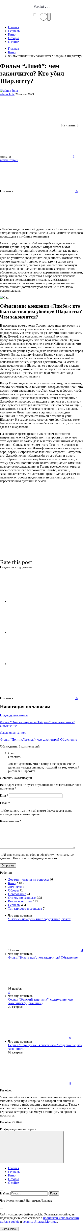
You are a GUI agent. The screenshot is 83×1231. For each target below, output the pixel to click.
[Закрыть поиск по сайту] (1, 1208)
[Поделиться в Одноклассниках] (38, 663)
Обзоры (13, 890)
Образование (17, 894)
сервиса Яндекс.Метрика (40, 1221)
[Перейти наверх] (32, 1147)
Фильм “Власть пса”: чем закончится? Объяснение (43, 957)
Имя (4, 795)
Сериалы (14, 905)
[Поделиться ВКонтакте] (38, 601)
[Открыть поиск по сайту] (43, 17)
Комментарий (10, 821)
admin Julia (7, 94)
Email (5, 803)
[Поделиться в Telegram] (38, 632)
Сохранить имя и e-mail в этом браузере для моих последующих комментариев (36, 812)
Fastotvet (41, 6)
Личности (15, 886)
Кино (12, 883)
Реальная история (20, 901)
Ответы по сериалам (22, 897)
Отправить (8, 865)
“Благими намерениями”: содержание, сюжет (39, 919)
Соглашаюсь (9, 1228)
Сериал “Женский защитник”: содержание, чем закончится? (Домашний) (40, 1001)
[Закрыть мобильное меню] (1, 1190)
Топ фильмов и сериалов (25, 908)
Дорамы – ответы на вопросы (28, 879)
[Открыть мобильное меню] (49, 17)
